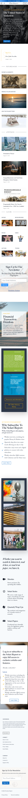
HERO (16, 233)
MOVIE (4, 217)
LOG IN (25, 3)
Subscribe (18, 1)
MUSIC (4, 233)
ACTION (4, 248)
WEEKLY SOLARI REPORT (9, 91)
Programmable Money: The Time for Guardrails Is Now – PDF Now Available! (13, 205)
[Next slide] (27, 25)
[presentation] (14, 144)
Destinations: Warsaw (8, 153)
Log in (5, 672)
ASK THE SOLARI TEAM (8, 111)
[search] (4, 3)
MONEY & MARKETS (7, 72)
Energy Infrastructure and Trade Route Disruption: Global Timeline (12, 179)
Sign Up (5, 285)
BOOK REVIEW (19, 217)
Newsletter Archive (14, 290)
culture (9, 212)
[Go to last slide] (1, 25)
